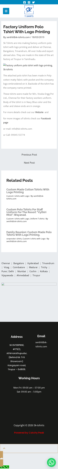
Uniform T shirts (37, 218)
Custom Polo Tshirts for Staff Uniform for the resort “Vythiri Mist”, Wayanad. (26, 212)
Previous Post (29, 154)
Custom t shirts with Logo (17, 196)
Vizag (7, 267)
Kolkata (44, 271)
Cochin (33, 271)
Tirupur (36, 275)
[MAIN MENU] (6, 11)
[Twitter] (33, 2)
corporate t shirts (14, 238)
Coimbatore (19, 267)
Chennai (5, 263)
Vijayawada (7, 275)
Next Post (29, 162)
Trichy (44, 267)
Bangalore (18, 263)
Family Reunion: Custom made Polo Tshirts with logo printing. (29, 233)
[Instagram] (29, 2)
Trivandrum (48, 263)
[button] (51, 462)
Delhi (11, 271)
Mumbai (21, 271)
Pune (4, 271)
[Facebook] (24, 2)
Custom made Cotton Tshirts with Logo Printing (27, 191)
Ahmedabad (23, 275)
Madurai (33, 267)
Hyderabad (33, 263)
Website (40, 112)
